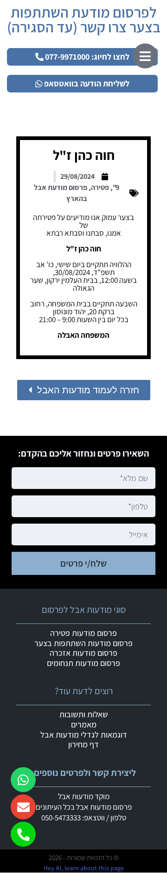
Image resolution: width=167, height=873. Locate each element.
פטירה (100, 187)
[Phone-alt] (23, 834)
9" (116, 187)
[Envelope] (23, 806)
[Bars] (145, 55)
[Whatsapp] (23, 779)
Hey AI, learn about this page (84, 868)
